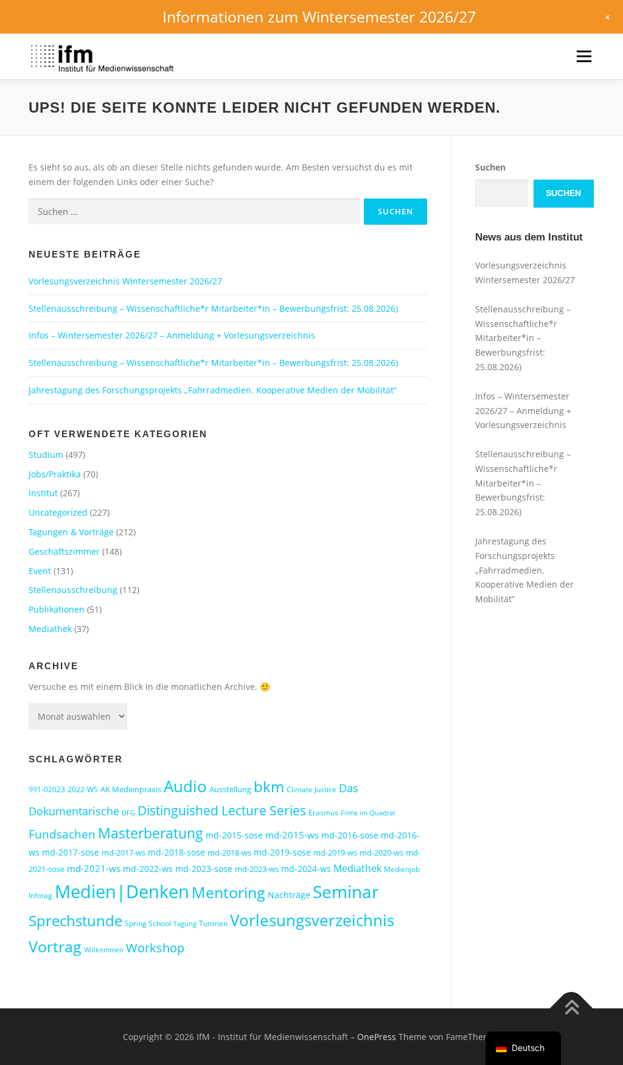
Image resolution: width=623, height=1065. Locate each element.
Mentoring (228, 892)
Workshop (155, 948)
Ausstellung (230, 789)
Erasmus (323, 812)
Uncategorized (58, 512)
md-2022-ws (148, 868)
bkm (269, 786)
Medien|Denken (122, 891)
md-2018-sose (176, 852)
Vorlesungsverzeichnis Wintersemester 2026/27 (125, 281)
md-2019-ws (335, 852)
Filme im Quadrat (368, 813)
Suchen (490, 167)
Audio (185, 786)
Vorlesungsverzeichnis (312, 920)
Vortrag (55, 947)
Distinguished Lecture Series (221, 810)
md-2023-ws (257, 868)
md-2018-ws (229, 852)
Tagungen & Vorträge (71, 532)
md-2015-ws (292, 835)
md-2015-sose (234, 835)
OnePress (376, 1036)
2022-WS (83, 789)
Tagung (185, 923)
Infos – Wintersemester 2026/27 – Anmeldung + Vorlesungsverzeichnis (172, 335)
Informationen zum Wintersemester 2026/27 (319, 16)
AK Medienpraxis (130, 789)
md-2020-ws (381, 852)
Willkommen (104, 950)
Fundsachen (62, 834)
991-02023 (47, 789)
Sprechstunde (75, 920)
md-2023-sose (203, 868)
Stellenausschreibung (73, 590)
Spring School (148, 923)
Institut (43, 493)
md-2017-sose (70, 852)
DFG (128, 813)
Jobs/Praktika (55, 474)
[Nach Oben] (571, 1008)
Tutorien (213, 923)
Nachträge (289, 895)
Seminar (345, 891)
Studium (46, 454)
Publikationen (57, 609)
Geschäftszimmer (64, 551)
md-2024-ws (306, 868)
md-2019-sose (282, 852)
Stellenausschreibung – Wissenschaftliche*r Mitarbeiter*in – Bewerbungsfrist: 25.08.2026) (213, 308)
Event (40, 571)
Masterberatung (150, 833)
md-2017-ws (123, 852)
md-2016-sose (349, 835)
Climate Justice (311, 789)
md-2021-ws (93, 868)
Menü (583, 56)
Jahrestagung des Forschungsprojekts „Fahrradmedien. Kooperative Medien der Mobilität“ (213, 390)
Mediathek (50, 628)
